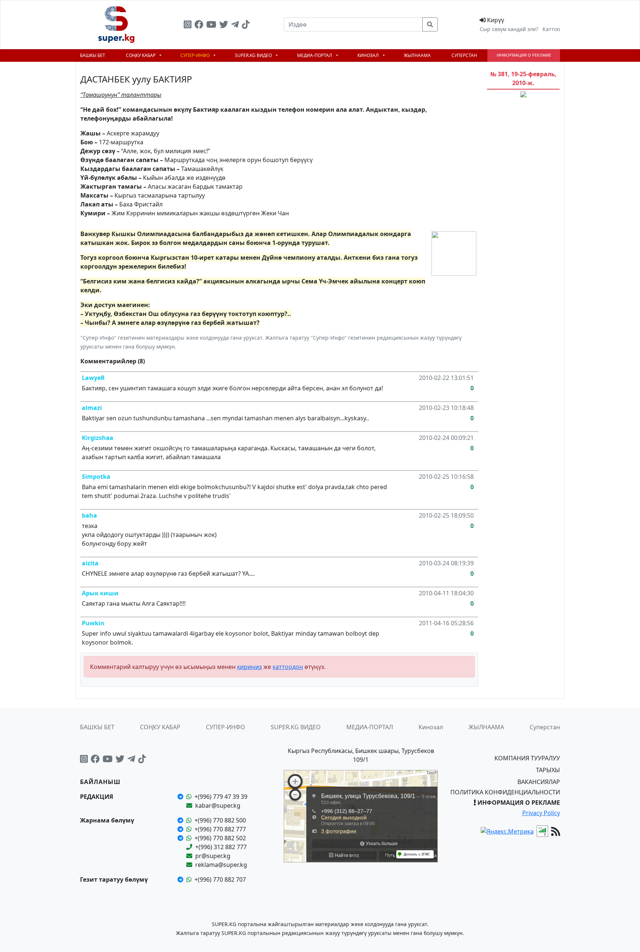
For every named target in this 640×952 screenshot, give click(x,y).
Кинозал (368, 55)
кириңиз (249, 667)
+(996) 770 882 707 (220, 879)
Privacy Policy (541, 813)
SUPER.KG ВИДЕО (254, 55)
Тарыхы (548, 770)
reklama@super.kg (221, 865)
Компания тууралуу (527, 758)
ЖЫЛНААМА (417, 55)
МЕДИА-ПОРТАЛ (315, 55)
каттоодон (288, 667)
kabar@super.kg (217, 805)
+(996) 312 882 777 (221, 847)
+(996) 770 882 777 (220, 829)
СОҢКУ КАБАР (141, 55)
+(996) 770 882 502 (220, 838)
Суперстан (464, 55)
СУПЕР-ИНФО (195, 55)
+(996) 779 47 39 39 (220, 797)
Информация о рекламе (524, 55)
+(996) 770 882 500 (220, 820)
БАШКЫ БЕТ (92, 55)
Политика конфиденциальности (505, 792)
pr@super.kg (212, 856)
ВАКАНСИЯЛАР (538, 782)
